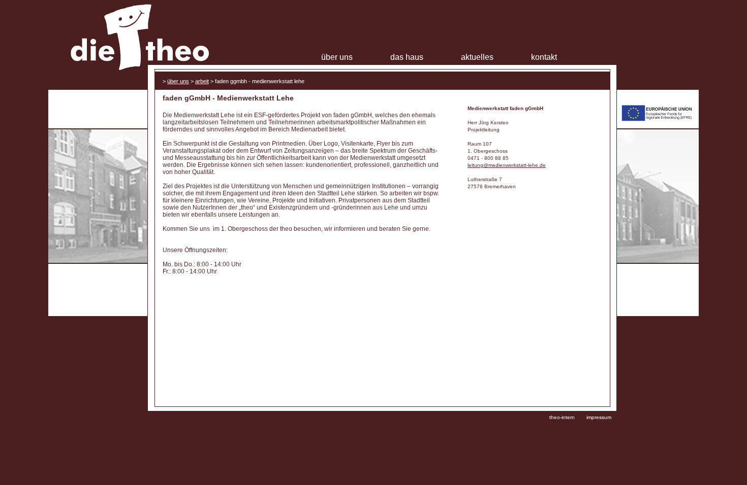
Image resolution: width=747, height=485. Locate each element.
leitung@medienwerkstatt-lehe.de (507, 165)
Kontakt (544, 57)
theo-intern (562, 417)
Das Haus (406, 57)
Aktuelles (477, 57)
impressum (598, 417)
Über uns (337, 57)
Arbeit (202, 81)
